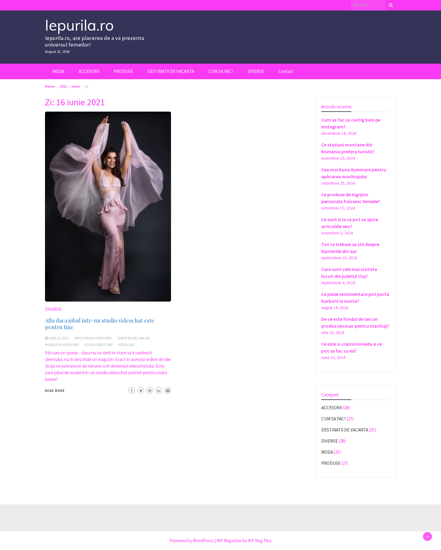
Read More (55, 391)
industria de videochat (93, 338)
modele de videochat (62, 345)
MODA (58, 71)
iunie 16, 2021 (59, 338)
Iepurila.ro (79, 25)
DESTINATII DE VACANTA (170, 71)
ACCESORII (89, 71)
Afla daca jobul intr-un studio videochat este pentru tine (99, 324)
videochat (126, 345)
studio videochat (98, 345)
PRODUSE (123, 71)
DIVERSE (256, 71)
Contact (286, 71)
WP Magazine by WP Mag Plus (244, 540)
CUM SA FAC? (220, 71)
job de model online (133, 338)
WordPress (203, 540)
